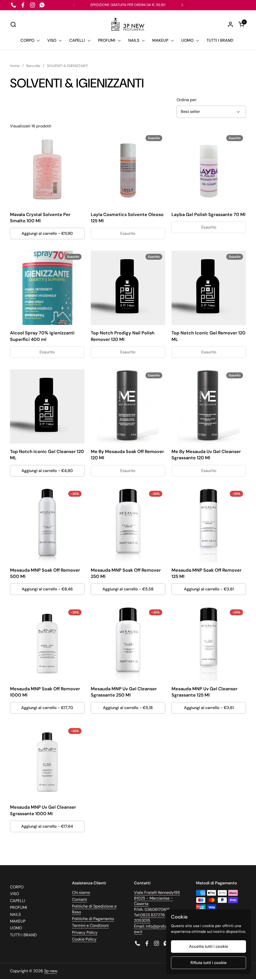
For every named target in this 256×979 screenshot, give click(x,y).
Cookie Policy (84, 939)
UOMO (16, 928)
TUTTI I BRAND (23, 935)
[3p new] (127, 24)
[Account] (230, 24)
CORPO (17, 887)
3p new (50, 971)
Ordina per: (186, 99)
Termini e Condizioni (90, 925)
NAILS (15, 914)
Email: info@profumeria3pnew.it (159, 929)
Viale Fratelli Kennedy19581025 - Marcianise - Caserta (157, 898)
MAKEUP (18, 921)
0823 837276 (152, 915)
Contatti (79, 899)
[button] (13, 24)
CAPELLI (17, 900)
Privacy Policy (85, 932)
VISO (14, 893)
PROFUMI (18, 907)
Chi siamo (81, 892)
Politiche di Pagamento (93, 918)
